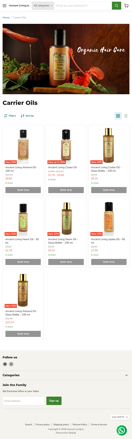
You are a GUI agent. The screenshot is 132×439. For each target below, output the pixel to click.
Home (6, 17)
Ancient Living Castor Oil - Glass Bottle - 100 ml (106, 169)
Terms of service (99, 424)
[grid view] (118, 116)
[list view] (125, 116)
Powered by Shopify (66, 432)
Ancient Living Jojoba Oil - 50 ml (108, 241)
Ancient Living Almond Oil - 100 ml (21, 169)
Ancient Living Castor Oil (62, 167)
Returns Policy (80, 424)
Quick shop (23, 190)
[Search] (116, 6)
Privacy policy (43, 424)
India (118, 417)
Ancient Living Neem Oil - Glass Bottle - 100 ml (63, 241)
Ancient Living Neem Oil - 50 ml (22, 241)
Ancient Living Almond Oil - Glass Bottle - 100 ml (21, 312)
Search (28, 424)
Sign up (54, 401)
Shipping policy (61, 424)
